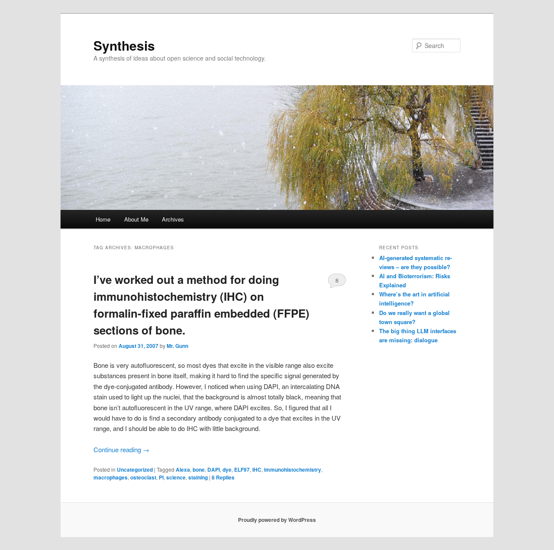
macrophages (110, 477)
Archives (173, 219)
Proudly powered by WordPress (277, 520)
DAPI (213, 469)
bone (199, 469)
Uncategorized (135, 469)
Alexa (183, 469)
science (176, 477)
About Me (136, 219)
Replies (223, 477)
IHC (256, 469)
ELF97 (242, 469)
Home (103, 219)
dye (227, 469)
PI (161, 477)
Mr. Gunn (177, 346)
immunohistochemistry (292, 469)
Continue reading (121, 449)
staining (198, 477)
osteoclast (143, 477)
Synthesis (124, 45)
